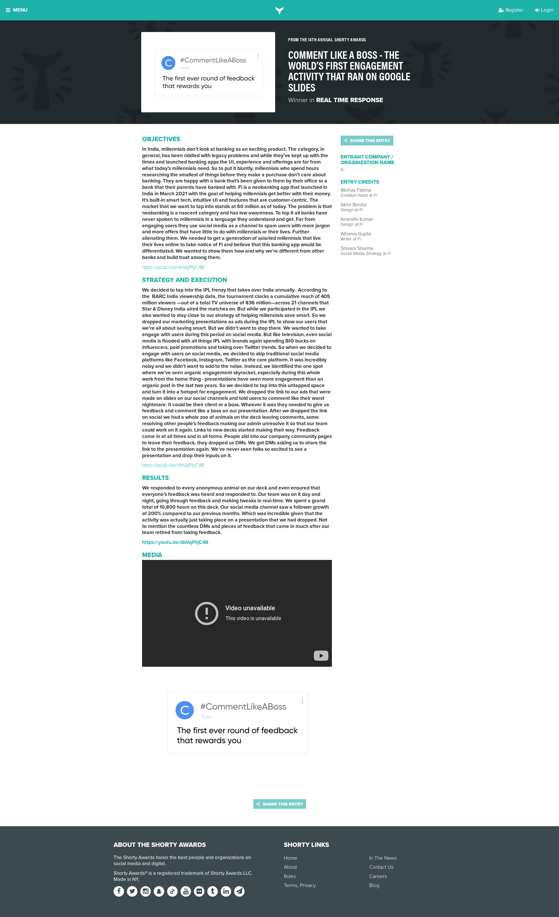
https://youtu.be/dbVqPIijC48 (173, 267)
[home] (279, 10)
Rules (290, 876)
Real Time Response (349, 100)
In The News (383, 858)
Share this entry (369, 140)
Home (290, 858)
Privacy (308, 885)
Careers (378, 876)
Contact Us (381, 867)
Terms (290, 885)
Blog (374, 885)
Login (547, 10)
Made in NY (126, 879)
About (290, 867)
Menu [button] (20, 10)
